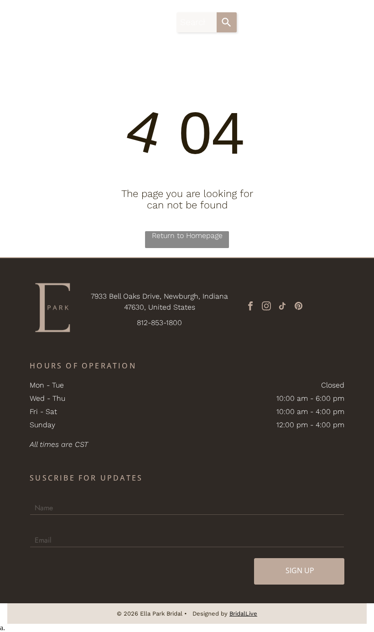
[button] (352, 22)
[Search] (227, 22)
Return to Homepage (187, 235)
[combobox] (197, 22)
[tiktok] (282, 307)
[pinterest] (298, 307)
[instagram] (266, 307)
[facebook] (250, 307)
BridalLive (243, 613)
